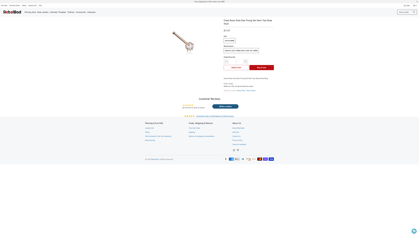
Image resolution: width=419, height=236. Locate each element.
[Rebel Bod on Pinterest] (238, 150)
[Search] (414, 12)
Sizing (24, 5)
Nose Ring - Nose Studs (246, 90)
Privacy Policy (237, 140)
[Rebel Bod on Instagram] (234, 150)
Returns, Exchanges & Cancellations (201, 136)
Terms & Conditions (239, 144)
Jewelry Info (32, 5)
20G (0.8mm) (229, 41)
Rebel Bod (154, 159)
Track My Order (14, 5)
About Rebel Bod (238, 128)
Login (408, 5)
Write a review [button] (225, 106)
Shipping (192, 132)
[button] (414, 231)
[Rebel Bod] (12, 12)
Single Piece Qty (229, 57)
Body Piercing (150, 140)
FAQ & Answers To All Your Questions (158, 136)
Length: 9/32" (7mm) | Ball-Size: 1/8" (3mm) (241, 50)
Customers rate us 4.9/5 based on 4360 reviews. (215, 116)
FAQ (40, 5)
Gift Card (4, 5)
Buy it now (261, 67)
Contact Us (236, 136)
